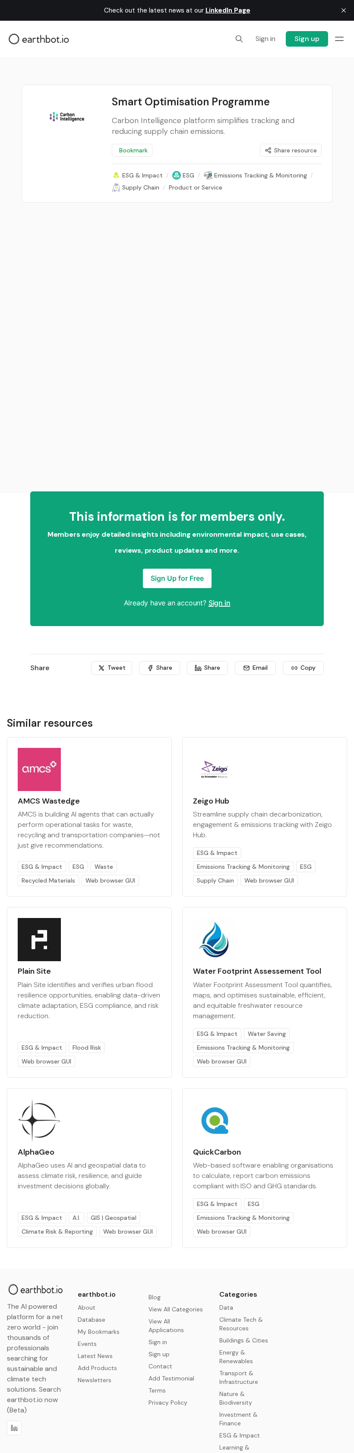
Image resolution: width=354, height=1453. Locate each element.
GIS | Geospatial (113, 1218)
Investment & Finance (238, 1419)
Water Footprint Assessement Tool (257, 971)
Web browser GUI (110, 880)
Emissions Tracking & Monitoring (243, 867)
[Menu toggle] (339, 39)
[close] (344, 10)
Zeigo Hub (211, 801)
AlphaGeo (36, 1152)
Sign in (220, 602)
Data (226, 1307)
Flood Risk (87, 1047)
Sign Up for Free (177, 578)
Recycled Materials (48, 880)
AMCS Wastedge (49, 801)
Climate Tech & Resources (241, 1324)
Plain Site (34, 971)
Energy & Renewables (236, 1357)
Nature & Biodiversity (235, 1398)
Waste (104, 867)
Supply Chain (215, 880)
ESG (78, 867)
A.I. (76, 1218)
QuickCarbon (217, 1152)
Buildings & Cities (243, 1340)
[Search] (239, 39)
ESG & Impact (42, 867)
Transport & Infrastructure (238, 1377)
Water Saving (267, 1034)
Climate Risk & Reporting (57, 1231)
